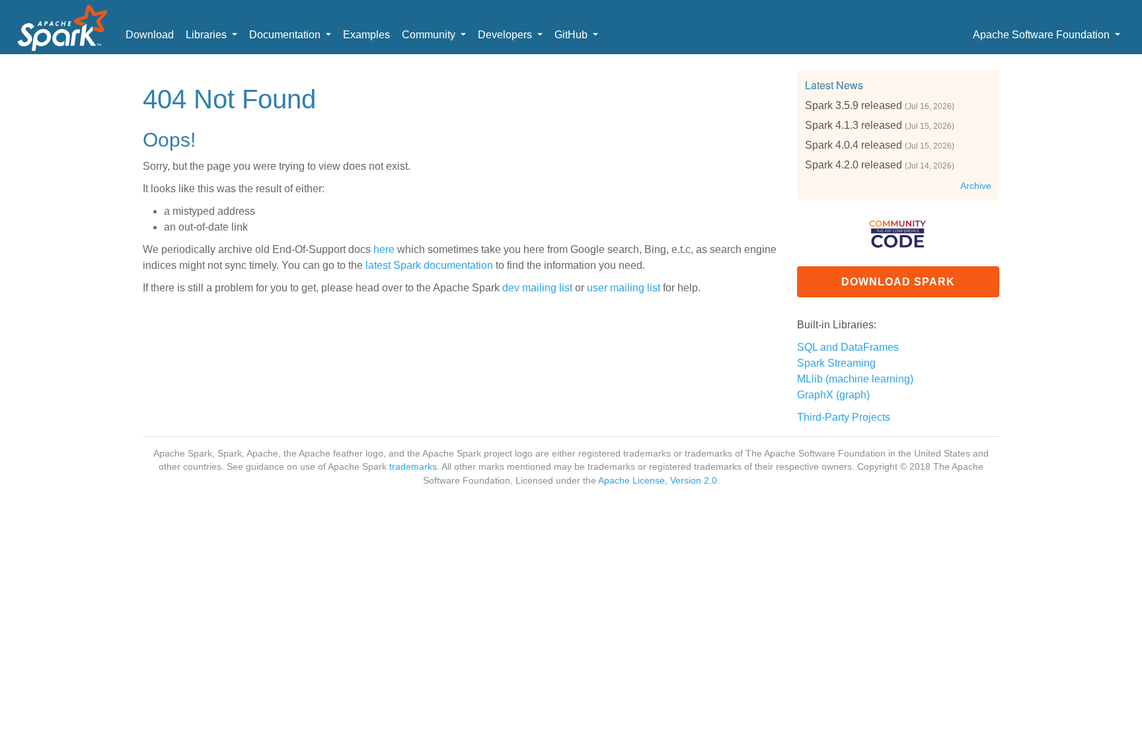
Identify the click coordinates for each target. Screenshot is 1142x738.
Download (150, 34)
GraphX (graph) (833, 394)
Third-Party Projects (843, 417)
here (384, 249)
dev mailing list (537, 287)
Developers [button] (506, 34)
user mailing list (623, 287)
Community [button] (430, 34)
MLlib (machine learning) (855, 379)
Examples (366, 34)
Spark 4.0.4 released (853, 145)
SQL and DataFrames (848, 347)
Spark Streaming (836, 363)
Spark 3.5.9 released (853, 105)
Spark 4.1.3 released (853, 125)
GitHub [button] (572, 34)
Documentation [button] (286, 34)
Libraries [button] (207, 34)
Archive (975, 186)
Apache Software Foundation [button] (1042, 34)
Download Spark (898, 281)
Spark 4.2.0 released (853, 164)
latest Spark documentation (429, 265)
